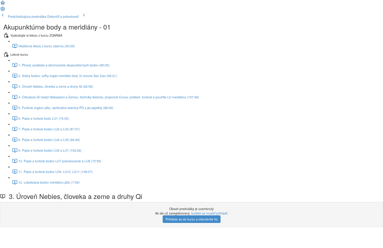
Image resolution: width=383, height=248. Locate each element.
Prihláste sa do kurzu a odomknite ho (192, 219)
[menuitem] (2, 10)
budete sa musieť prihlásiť (209, 213)
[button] (2, 4)
